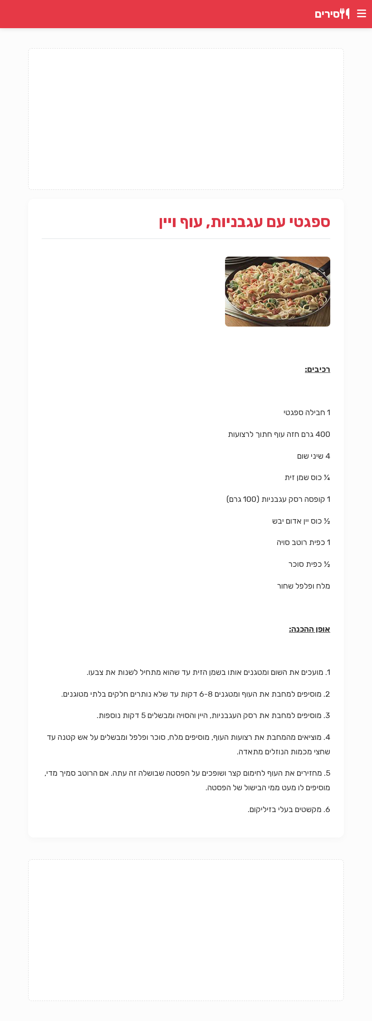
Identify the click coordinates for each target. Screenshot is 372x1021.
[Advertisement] (186, 119)
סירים (327, 14)
